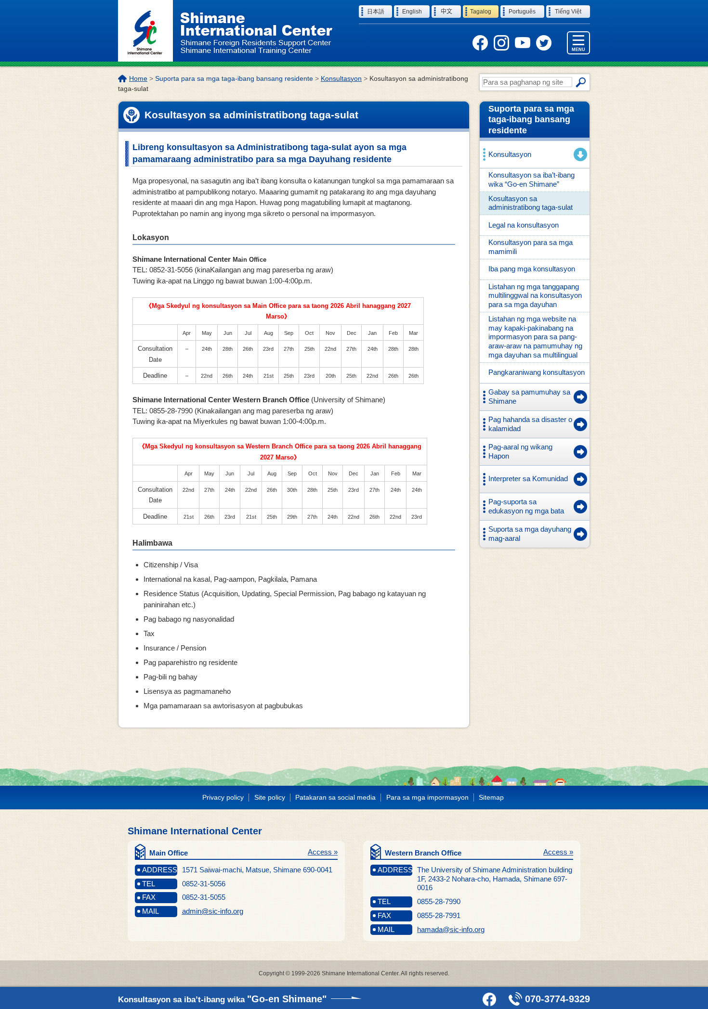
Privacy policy (223, 797)
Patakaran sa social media (335, 797)
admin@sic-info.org (212, 911)
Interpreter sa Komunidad (528, 478)
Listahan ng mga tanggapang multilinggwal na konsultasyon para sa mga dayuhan (535, 295)
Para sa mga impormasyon (427, 797)
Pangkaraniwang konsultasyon (536, 372)
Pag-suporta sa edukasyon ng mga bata (526, 506)
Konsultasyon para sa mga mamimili (530, 246)
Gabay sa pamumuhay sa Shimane (529, 396)
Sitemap (491, 797)
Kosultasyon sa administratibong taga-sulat (530, 203)
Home (138, 78)
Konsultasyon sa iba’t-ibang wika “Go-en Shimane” (531, 179)
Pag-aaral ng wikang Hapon (520, 451)
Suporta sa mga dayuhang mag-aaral (529, 533)
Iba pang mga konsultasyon (531, 269)
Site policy (269, 797)
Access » (323, 852)
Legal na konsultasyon (523, 225)
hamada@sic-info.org (451, 929)
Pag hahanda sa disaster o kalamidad (530, 424)
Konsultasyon (341, 78)
